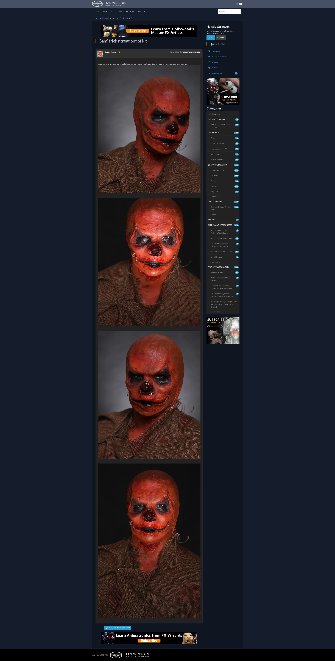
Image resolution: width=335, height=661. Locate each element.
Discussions (101, 12)
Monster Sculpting (224, 272)
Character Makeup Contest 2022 (191, 52)
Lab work (224, 175)
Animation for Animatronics (224, 238)
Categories (116, 12)
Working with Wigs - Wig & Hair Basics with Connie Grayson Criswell (224, 304)
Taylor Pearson (111, 52)
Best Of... (142, 12)
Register (116, 628)
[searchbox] (229, 11)
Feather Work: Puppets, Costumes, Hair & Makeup (224, 287)
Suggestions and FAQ (224, 149)
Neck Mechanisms (224, 257)
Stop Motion (224, 192)
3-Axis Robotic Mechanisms (224, 252)
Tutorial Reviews (224, 143)
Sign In (239, 4)
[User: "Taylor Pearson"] (101, 54)
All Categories (214, 114)
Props (224, 181)
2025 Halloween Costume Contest (224, 126)
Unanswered (224, 73)
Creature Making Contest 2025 (224, 208)
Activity (130, 12)
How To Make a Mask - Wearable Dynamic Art (224, 245)
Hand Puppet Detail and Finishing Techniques (224, 231)
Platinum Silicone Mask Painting (224, 279)
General (224, 138)
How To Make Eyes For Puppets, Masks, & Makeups (224, 295)
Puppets (224, 186)
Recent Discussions (219, 57)
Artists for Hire (224, 159)
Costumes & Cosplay (224, 170)
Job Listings (224, 154)
